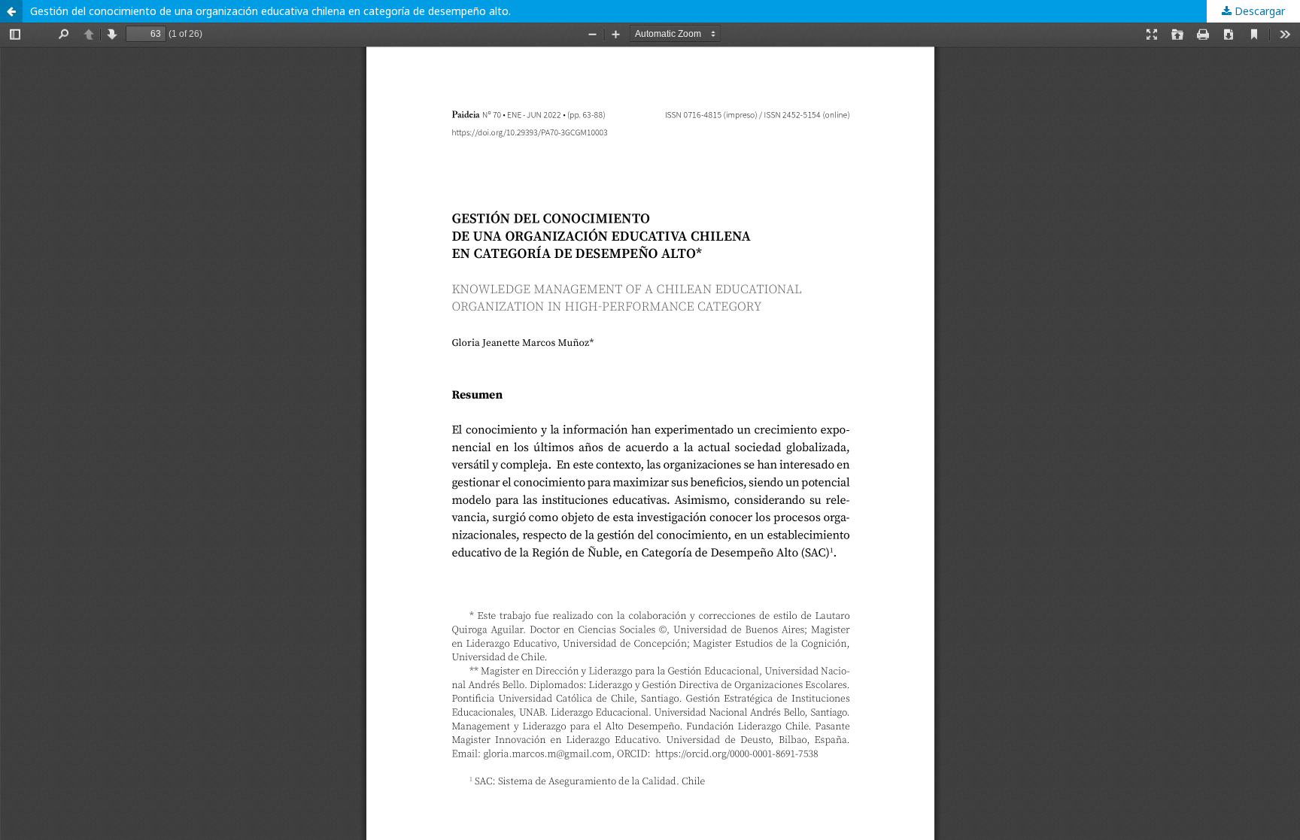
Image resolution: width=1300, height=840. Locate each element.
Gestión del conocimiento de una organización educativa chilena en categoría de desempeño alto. (270, 11)
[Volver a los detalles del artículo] (11, 11)
